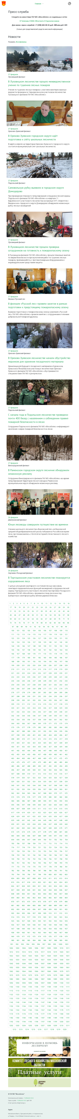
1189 (55, 1018)
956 (60, 929)
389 (28, 731)
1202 (11, 1026)
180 (28, 658)
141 (55, 642)
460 (55, 755)
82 (50, 623)
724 (55, 847)
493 (55, 766)
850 (23, 894)
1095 (30, 983)
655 (39, 824)
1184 (24, 1018)
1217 (46, 1029)
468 (39, 758)
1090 (61, 979)
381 (44, 727)
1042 (11, 964)
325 (39, 708)
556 (39, 789)
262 (55, 685)
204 (39, 665)
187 (66, 658)
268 (28, 689)
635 (50, 816)
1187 (42, 1018)
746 (55, 855)
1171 (68, 1010)
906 (28, 913)
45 (11, 615)
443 (23, 751)
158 (28, 650)
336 (39, 712)
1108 (49, 987)
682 (66, 832)
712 (50, 844)
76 (24, 623)
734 (50, 851)
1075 (30, 975)
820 (39, 882)
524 (44, 778)
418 (66, 739)
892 (12, 909)
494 (60, 766)
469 (44, 758)
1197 (42, 1022)
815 (12, 882)
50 (33, 615)
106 (44, 631)
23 (37, 607)
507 (12, 774)
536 (50, 782)
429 (66, 743)
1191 (68, 1018)
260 (44, 685)
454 (23, 755)
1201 (68, 1022)
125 (28, 638)
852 (34, 894)
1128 (49, 995)
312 (28, 704)
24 (42, 607)
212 (23, 669)
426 (50, 743)
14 (60, 603)
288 (18, 696)
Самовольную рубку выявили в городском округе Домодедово (36, 189)
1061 (68, 967)
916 (23, 917)
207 (55, 665)
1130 (61, 995)
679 (50, 832)
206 (50, 665)
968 (66, 933)
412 (34, 739)
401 (34, 735)
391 (39, 731)
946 (66, 925)
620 (28, 813)
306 (55, 700)
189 (18, 662)
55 (55, 615)
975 (44, 937)
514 (50, 774)
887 (44, 906)
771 (12, 867)
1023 (17, 956)
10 (42, 603)
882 (18, 906)
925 (12, 921)
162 (50, 650)
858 (66, 894)
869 (66, 898)
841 (34, 890)
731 (34, 851)
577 (34, 797)
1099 (55, 983)
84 (59, 623)
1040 (61, 960)
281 (39, 693)
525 (50, 778)
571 (60, 793)
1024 (24, 956)
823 (55, 882)
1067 (42, 971)
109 (60, 631)
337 (44, 712)
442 (18, 751)
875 (39, 902)
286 (66, 693)
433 (28, 747)
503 (50, 770)
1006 (36, 948)
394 (55, 731)
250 (50, 681)
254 (12, 685)
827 (18, 886)
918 (34, 917)
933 (55, 921)
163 (55, 650)
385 (66, 727)
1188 (49, 1018)
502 (44, 770)
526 (55, 778)
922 (55, 917)
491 (44, 766)
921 (50, 917)
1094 (24, 983)
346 (34, 716)
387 (18, 731)
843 (44, 890)
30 (68, 607)
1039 (55, 960)
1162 (11, 1010)
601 (44, 805)
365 (18, 724)
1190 (61, 1018)
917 (28, 917)
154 (66, 646)
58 (68, 615)
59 (11, 619)
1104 (24, 987)
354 (18, 720)
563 (18, 793)
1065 (30, 971)
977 (55, 937)
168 (23, 654)
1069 (55, 971)
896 (34, 909)
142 (60, 642)
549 (60, 785)
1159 (55, 1006)
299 (18, 700)
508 (18, 774)
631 (28, 816)
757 (55, 859)
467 (34, 758)
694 (12, 840)
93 (39, 627)
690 (50, 836)
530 (18, 782)
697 (28, 840)
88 (17, 627)
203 (34, 665)
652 (23, 824)
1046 (36, 964)
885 (34, 906)
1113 (17, 991)
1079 (55, 975)
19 (19, 607)
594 (66, 801)
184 (50, 658)
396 (66, 731)
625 (55, 813)
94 (44, 627)
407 (66, 735)
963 (39, 933)
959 (18, 933)
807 (28, 878)
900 (55, 909)
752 (28, 859)
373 (60, 724)
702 (55, 840)
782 (12, 871)
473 (66, 758)
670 (60, 828)
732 (39, 851)
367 (28, 724)
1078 (49, 975)
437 (50, 747)
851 (28, 894)
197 (60, 662)
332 (18, 712)
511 (34, 774)
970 (18, 937)
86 (68, 623)
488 (28, 766)
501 (39, 770)
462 (66, 755)
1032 (11, 960)
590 (44, 801)
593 (60, 801)
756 (50, 859)
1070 (61, 971)
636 (55, 816)
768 (55, 863)
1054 (24, 967)
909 (44, 913)
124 (23, 638)
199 (12, 665)
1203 (17, 1026)
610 (34, 809)
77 (28, 623)
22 (33, 607)
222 (18, 673)
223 (23, 673)
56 (59, 615)
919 (39, 917)
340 (60, 712)
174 (55, 654)
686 (28, 836)
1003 (17, 948)
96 (53, 627)
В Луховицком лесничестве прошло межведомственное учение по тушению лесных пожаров (39, 83)
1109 (55, 987)
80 (42, 623)
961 (28, 933)
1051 (68, 964)
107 (50, 631)
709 (34, 844)
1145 (30, 1002)
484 (66, 762)
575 (23, 797)
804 (12, 878)
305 (50, 700)
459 (50, 755)
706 (18, 844)
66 (42, 619)
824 (60, 882)
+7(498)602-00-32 (29, 1098)
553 (23, 789)
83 (55, 623)
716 (12, 847)
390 (34, 731)
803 (66, 875)
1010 (61, 948)
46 (15, 615)
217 (50, 669)
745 (50, 855)
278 (23, 693)
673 (18, 832)
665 (34, 828)
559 (55, 789)
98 (62, 627)
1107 (42, 987)
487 (23, 766)
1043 (17, 964)
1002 (11, 948)
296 (60, 696)
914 (12, 917)
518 (12, 778)
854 (44, 894)
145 (18, 646)
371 (50, 724)
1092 (11, 983)
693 (66, 836)
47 (19, 615)
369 (39, 724)
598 (28, 805)
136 (28, 642)
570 (55, 793)
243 (12, 681)
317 (55, 704)
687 (34, 836)
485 (12, 766)
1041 (68, 960)
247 (34, 681)
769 (60, 863)
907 (34, 913)
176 (66, 654)
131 (60, 638)
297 (66, 696)
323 (28, 708)
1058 (49, 967)
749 (12, 859)
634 (44, 816)
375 (12, 727)
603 (55, 805)
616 (66, 809)
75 (19, 623)
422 (28, 743)
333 (23, 712)
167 (18, 654)
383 (55, 727)
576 (28, 797)
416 (55, 739)
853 (39, 894)
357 (34, 720)
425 (44, 743)
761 (18, 863)
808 (34, 878)
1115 (30, 991)
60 (15, 619)
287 (12, 696)
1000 (60, 944)
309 (12, 704)
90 (26, 627)
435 (39, 747)
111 (12, 634)
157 (23, 650)
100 (12, 631)
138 (39, 642)
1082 (11, 979)
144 (12, 646)
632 (34, 816)
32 (15, 611)
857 (60, 894)
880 (66, 902)
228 (50, 673)
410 (23, 739)
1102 (11, 987)
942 (44, 925)
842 (39, 890)
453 (18, 755)
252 (60, 681)
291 (34, 696)
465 (23, 758)
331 (12, 712)
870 (12, 902)
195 (50, 662)
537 (55, 782)
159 (34, 650)
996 (38, 944)
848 (12, 894)
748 (66, 855)
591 (50, 801)
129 (50, 638)
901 (60, 909)
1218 (52, 1029)
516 (60, 774)
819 (34, 882)
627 (66, 813)
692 (60, 836)
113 (23, 634)
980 (12, 940)
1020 (61, 952)
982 (23, 940)
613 (50, 809)
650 (12, 824)
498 (23, 770)
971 (23, 937)
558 (50, 789)
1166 (36, 1010)
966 (55, 933)
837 (12, 890)
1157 (42, 1006)
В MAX (32, 21)
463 (12, 758)
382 (50, 727)
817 (23, 882)
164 (60, 650)
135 (23, 642)
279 (28, 693)
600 (39, 805)
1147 (42, 1002)
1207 (42, 1026)
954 (50, 929)
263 (60, 685)
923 (60, 917)
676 (34, 832)
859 (12, 898)
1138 (49, 998)
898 (44, 909)
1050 (61, 964)
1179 (55, 1014)
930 (39, 921)
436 (44, 747)
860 (18, 898)
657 (50, 824)
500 (34, 770)
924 (66, 917)
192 (34, 662)
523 (39, 778)
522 (34, 778)
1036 (36, 960)
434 (34, 747)
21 (28, 607)
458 (44, 755)
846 (60, 890)
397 (12, 735)
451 (66, 751)
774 (28, 867)
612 (44, 809)
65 (37, 619)
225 (34, 673)
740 (23, 855)
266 (18, 689)
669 (55, 828)
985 (39, 940)
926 (18, 921)
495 (66, 766)
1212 (14, 1029)
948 (18, 929)
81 (46, 623)
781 (66, 867)
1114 (24, 991)
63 (28, 619)
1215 (33, 1029)
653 (28, 824)
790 (55, 871)
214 (34, 669)
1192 (11, 1022)
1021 (68, 952)
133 (12, 642)
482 (55, 762)
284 (55, 693)
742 (34, 855)
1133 (17, 998)
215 (39, 669)
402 (39, 735)
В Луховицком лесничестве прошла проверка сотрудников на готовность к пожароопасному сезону (38, 248)
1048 (49, 964)
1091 (68, 979)
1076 (36, 975)
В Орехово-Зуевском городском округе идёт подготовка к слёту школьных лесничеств (33, 137)
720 (34, 847)
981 (18, 940)
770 (66, 863)
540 (12, 785)
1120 (61, 991)
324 (34, 708)
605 (66, 805)
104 (34, 631)
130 (55, 638)
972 (28, 937)
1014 (24, 952)
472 (60, 758)
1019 (55, 952)
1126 (36, 995)
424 (39, 743)
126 (34, 638)
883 (23, 906)
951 (34, 929)
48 (24, 615)
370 (44, 724)
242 (66, 677)
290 (28, 696)
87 (13, 627)
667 (44, 828)
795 (23, 875)
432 (23, 747)
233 (18, 677)
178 (18, 658)
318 (60, 704)
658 (55, 824)
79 (37, 623)
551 (12, 789)
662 (18, 828)
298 (12, 700)
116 (39, 634)
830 (34, 886)
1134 (24, 998)
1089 (55, 979)
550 (66, 785)
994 (27, 944)
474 (12, 762)
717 (18, 847)
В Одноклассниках (51, 21)
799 (44, 875)
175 (60, 654)
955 (55, 929)
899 (50, 909)
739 (18, 855)
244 (18, 681)
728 (18, 851)
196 (55, 662)
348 (44, 716)
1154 (24, 1006)
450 (60, 751)
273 (55, 689)
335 (34, 712)
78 (33, 623)
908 (39, 913)
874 (34, 902)
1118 (49, 991)
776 (39, 867)
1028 (49, 956)
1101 (68, 983)
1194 (24, 1022)
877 (50, 902)
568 (44, 793)
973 (34, 937)
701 (50, 840)
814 (66, 878)
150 (44, 646)
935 (66, 921)
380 (39, 727)
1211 (68, 1026)
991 (11, 944)
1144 (24, 1002)
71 (64, 619)
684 (18, 836)
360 (50, 720)
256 (23, 685)
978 (60, 937)
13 (55, 603)
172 (44, 654)
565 (28, 793)
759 (66, 859)
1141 (68, 998)
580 (50, 797)
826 (12, 886)
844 (50, 890)
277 (18, 693)
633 (39, 816)
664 (28, 828)
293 (44, 696)
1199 (55, 1022)
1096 (36, 983)
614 (55, 809)
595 (12, 805)
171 (39, 654)
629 (18, 816)
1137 (42, 998)
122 (12, 638)
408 (12, 739)
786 (34, 871)
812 (55, 878)
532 (28, 782)
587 (28, 801)
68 (50, 619)
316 (50, 704)
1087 (42, 979)
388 (23, 731)
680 (55, 832)
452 (12, 755)
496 (12, 770)
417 (60, 739)
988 (55, 940)
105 (39, 631)
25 (46, 607)
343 (18, 716)
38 (42, 611)
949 (23, 929)
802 (60, 875)
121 (66, 634)
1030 (61, 956)
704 (66, 840)
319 (66, 704)
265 (12, 689)
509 (23, 774)
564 (23, 793)
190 (23, 662)
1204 (24, 1026)
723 (50, 847)
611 (39, 809)
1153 (17, 1006)
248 (39, 681)
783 (18, 871)
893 (18, 909)
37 (37, 611)
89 (22, 627)
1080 (61, 975)
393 (50, 731)
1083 (17, 979)
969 (12, 937)
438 (55, 747)
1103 (17, 987)
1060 (61, 967)
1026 (36, 956)
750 (18, 859)
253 (66, 681)
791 (60, 871)
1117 (42, 991)
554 (28, 789)
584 (12, 801)
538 (60, 782)
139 (44, 642)
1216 (39, 1029)
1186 (36, 1018)
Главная (38, 4)
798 (39, 875)
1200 (61, 1022)
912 (60, 913)
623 (44, 813)
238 (44, 677)
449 (55, 751)
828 (23, 886)
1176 (36, 1014)
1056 (36, 967)
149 (39, 646)
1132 (11, 998)
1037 (42, 960)
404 (50, 735)
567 (39, 793)
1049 (55, 964)
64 (33, 619)
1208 (49, 1026)
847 (66, 890)
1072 (11, 975)
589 (39, 801)
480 (44, 762)
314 (39, 704)
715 (66, 844)
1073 (17, 975)
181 (34, 658)
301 (28, 700)
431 (18, 747)
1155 (30, 1006)
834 (55, 886)
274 (60, 689)
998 (49, 944)
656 (44, 824)
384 (60, 727)
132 (66, 638)
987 (50, 940)
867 (55, 898)
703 (60, 840)
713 (55, 844)
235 (28, 677)
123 (18, 638)
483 (60, 762)
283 (50, 693)
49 (28, 615)
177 (12, 658)
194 (44, 662)
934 (60, 921)
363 (66, 720)
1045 (30, 964)
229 (55, 673)
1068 (49, 971)
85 (64, 623)
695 (18, 840)
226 (39, 673)
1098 (49, 983)
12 (51, 603)
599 (34, 805)
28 (59, 607)
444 (28, 751)
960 (23, 933)
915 (18, 917)
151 (50, 646)
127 (39, 638)
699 (39, 840)
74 (15, 623)
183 (44, 658)
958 (12, 933)
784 (23, 871)
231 (66, 673)
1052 (11, 967)
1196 (36, 1022)
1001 (67, 944)
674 (23, 832)
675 (28, 832)
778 (50, 867)
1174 (24, 1014)
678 (44, 832)
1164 (24, 1010)
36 (33, 611)
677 (39, 832)
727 (12, 851)
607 (18, 809)
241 (60, 677)
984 (34, 940)
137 (34, 642)
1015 (30, 952)
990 (66, 940)
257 (28, 685)
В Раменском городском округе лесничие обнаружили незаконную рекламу (38, 472)
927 (23, 921)
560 (60, 789)
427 (55, 743)
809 (39, 878)
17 (11, 607)
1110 (61, 987)
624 (50, 813)
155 (12, 650)
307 (60, 700)
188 (12, 662)
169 (28, 654)
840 (28, 890)
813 (60, 878)
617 (12, 813)
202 (28, 665)
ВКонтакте (39, 21)
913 (66, 913)
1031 (68, 956)
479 (39, 762)
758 (60, 859)
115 (34, 634)
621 (34, 813)
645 (44, 820)
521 (28, 778)
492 (50, 766)
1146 (36, 1002)
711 (44, 844)
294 (50, 696)
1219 (58, 1029)
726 (66, 847)
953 (44, 929)
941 (39, 925)
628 (12, 816)
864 (39, 898)
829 (28, 886)
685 (23, 836)
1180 (61, 1014)
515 (55, 774)
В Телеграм (24, 21)
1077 (42, 975)
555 (34, 789)
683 (12, 836)
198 (66, 662)
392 (44, 731)
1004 (24, 948)
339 (55, 712)
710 (39, 844)
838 (18, 890)
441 (12, 751)
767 (50, 863)
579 (44, 797)
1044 (24, 964)
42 (59, 611)
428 (60, 743)
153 (60, 646)
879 (60, 902)
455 (28, 755)
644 (39, 820)
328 (55, 708)
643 (34, 820)
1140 (61, 998)
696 (23, 840)
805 (18, 878)
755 (44, 859)
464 (18, 758)
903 (12, 913)
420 (18, 743)
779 (55, 867)
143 (66, 642)
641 (23, 820)
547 (50, 785)
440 (66, 747)
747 (60, 855)
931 (44, 921)
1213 (21, 1029)
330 (66, 708)
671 (66, 828)
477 (28, 762)
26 (50, 607)
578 (39, 797)
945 (60, 925)
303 (39, 700)
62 (24, 619)
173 (50, 654)
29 (64, 607)
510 (28, 774)
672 (12, 832)
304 (44, 700)
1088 (49, 979)
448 (50, 751)
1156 (36, 1006)
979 (66, 937)
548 (55, 785)
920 (44, 917)
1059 (55, 967)
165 (66, 650)
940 (34, 925)
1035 (30, 960)
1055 (30, 967)
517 (66, 774)
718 (23, 847)
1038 (49, 960)
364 (12, 724)
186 (60, 658)
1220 (64, 1029)
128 (44, 638)
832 (44, 886)
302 (34, 700)
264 (66, 685)
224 (28, 673)
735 (55, 851)
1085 (30, 979)
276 (12, 693)
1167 (42, 1010)
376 (18, 727)
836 (66, 886)
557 (44, 789)
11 (46, 603)
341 (66, 712)
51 (37, 615)
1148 (49, 1002)
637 (60, 816)
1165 (30, 1010)
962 (34, 933)
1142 (11, 1002)
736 (60, 851)
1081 (68, 975)
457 (39, 755)
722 (44, 847)
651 (18, 824)
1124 (24, 995)
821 (44, 882)
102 (23, 631)
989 (60, 940)
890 (60, 906)
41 (55, 611)
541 (18, 785)
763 (28, 863)
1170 (61, 1010)
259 (39, 685)
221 (12, 673)
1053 (17, 967)
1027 (42, 956)
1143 (17, 1002)
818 (28, 882)
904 (18, 913)
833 (50, 886)
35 (28, 611)
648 (60, 820)
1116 (36, 991)
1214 (27, 1029)
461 (60, 755)
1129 (55, 995)
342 (12, 716)
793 (12, 875)
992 (17, 944)
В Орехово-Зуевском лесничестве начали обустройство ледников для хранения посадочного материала (39, 359)
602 (50, 805)
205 (44, 665)
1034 (24, 960)
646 (50, 820)
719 (28, 847)
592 (55, 801)
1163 (17, 1010)
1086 (36, 979)
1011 (68, 948)
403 (44, 735)
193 (39, 662)
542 (23, 785)
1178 (49, 1014)
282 (44, 693)
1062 (11, 971)
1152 (11, 1006)
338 (50, 712)
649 (66, 820)
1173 (17, 1014)
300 (23, 700)
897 (39, 909)
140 (50, 642)
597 (23, 805)
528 (66, 778)
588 (34, 801)
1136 (36, 998)
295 (55, 696)
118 (50, 634)
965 (50, 933)
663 (23, 828)
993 (22, 944)
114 (28, 634)
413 (39, 739)
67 (46, 619)
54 (50, 615)
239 (50, 677)
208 (60, 665)
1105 (30, 987)
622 (39, 813)
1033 (17, 960)
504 (55, 770)
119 (55, 634)
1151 (68, 1002)
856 (55, 894)
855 (50, 894)
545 (39, 785)
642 (28, 820)
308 (66, 700)
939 (28, 925)
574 (18, 797)
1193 (17, 1022)
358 (39, 720)
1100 (61, 983)
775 (34, 867)
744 (44, 855)
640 (18, 820)
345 (28, 716)
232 (12, 677)
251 (55, 681)
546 (44, 785)
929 (34, 921)
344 (23, 716)
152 (55, 646)
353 (12, 720)
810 (44, 878)
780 (60, 867)
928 (28, 921)
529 (12, 782)
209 (66, 665)
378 (28, 727)
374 (66, 724)
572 (66, 793)
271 (44, 689)
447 (44, 751)
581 (55, 797)
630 (23, 816)
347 (39, 716)
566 (34, 793)
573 (12, 797)
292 (39, 696)
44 (68, 611)
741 (28, 855)
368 (34, 724)
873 (28, 902)
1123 (17, 995)
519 (18, 778)
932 (50, 921)
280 (34, 693)
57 (64, 615)
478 (34, 762)
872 (23, 902)
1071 (68, 971)
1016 (36, 952)
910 (50, 913)
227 (44, 673)
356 (28, 720)
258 (34, 685)
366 (23, 724)
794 (18, 875)
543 (28, 785)
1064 (24, 971)
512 (39, 774)
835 (60, 886)
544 (34, 785)
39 (46, 611)
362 (60, 720)
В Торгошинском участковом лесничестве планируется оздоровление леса (39, 579)
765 (39, 863)
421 (23, 743)
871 (18, 902)
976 (50, 937)
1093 (17, 983)
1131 (68, 995)
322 (23, 708)
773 (23, 867)
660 (66, 824)
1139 (55, 998)
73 (11, 623)
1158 (49, 1006)
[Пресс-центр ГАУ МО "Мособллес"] (39, 1046)
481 (50, 762)
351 (60, 716)
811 (50, 878)
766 (44, 863)
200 (18, 665)
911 (55, 913)
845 (55, 890)
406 (60, 735)
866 (50, 898)
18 (15, 607)
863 (34, 898)
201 (23, 665)
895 (28, 909)
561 (66, 789)
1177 (42, 1014)
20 (24, 607)
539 (66, 782)
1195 (30, 1022)
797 (34, 875)
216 (44, 669)
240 (55, 677)
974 (39, 937)
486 (18, 766)
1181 (68, 1014)
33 (19, 611)
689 (44, 836)
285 (60, 693)
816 (18, 882)
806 (23, 878)
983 (28, 940)
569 (50, 793)
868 (60, 898)
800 (50, 875)
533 (34, 782)
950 (28, 929)
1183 (17, 1018)
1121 (68, 991)
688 (39, 836)
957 (66, 929)
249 (44, 681)
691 (55, 836)
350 (55, 716)
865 (44, 898)
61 (19, 619)
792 (66, 871)
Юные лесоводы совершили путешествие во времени (38, 524)
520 (23, 778)
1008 (49, 948)
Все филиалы (21, 42)
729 (23, 851)
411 (28, 739)
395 (60, 731)
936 (12, 925)
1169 (55, 1010)
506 (66, 770)
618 (18, 813)
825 (66, 882)
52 (42, 615)
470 (50, 758)
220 (66, 669)
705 (12, 844)
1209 (55, 1026)
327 (50, 708)
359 (44, 720)
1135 (30, 998)
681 (60, 832)
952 (39, 929)
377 (23, 727)
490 (39, 766)
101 (18, 631)
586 (23, 801)
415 (50, 739)
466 (28, 758)
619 (23, 813)
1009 (55, 948)
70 (59, 619)
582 (60, 797)
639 (12, 820)
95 (48, 627)
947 (12, 929)
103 (28, 631)
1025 (30, 956)
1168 (49, 1010)
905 (23, 913)
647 (55, 820)
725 (60, 847)
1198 (49, 1022)
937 (18, 925)
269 (34, 689)
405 (55, 735)
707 (23, 844)
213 (28, 669)
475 (18, 762)
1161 (68, 1006)
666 (39, 828)
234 (23, 677)
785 (28, 871)
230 (60, 673)
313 (34, 704)
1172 (11, 1014)
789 (50, 871)
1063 (17, 971)
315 (44, 704)
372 (55, 724)
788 (44, 871)
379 (34, 727)
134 (18, 642)
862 (28, 898)
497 (18, 770)
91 (31, 627)
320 (12, 708)
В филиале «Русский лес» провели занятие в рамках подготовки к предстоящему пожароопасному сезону (38, 305)
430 (12, 747)
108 (55, 631)
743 (39, 855)
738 (12, 855)
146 (23, 646)
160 (39, 650)
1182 (11, 1018)
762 (23, 863)
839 (23, 890)
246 (28, 681)
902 (66, 909)
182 (39, 658)
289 (23, 696)
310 (18, 704)
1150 (61, 1002)
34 (24, 611)
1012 (11, 952)
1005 (30, 948)
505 (60, 770)
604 (60, 805)
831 (39, 886)
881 (12, 906)
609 (28, 809)
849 (18, 894)
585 (18, 801)
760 (12, 863)
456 (34, 755)
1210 (61, 1026)
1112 (11, 991)
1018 (49, 952)
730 (28, 851)
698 (34, 840)
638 (66, 816)
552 (18, 789)
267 (23, 689)
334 (28, 712)
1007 (42, 948)
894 (23, 909)
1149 (55, 1002)
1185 (30, 1018)
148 (34, 646)
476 (23, 762)
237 (39, 677)
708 (28, 844)
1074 (24, 975)
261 (50, 685)
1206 (36, 1026)
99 (66, 627)
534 (39, 782)
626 (60, 813)
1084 (24, 979)
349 (50, 716)
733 (44, 851)
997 (43, 944)
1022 (11, 956)
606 (12, 809)
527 (60, 778)
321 (18, 708)
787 (39, 871)
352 (66, 716)
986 (44, 940)
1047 (42, 964)
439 (60, 747)
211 (18, 669)
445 (34, 751)
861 (23, 898)
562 (12, 793)
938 (23, 925)
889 (55, 906)
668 (50, 828)
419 (12, 743)
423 (34, 743)
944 (55, 925)
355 (23, 720)
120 (60, 634)
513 (44, 774)
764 (34, 863)
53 (46, 615)
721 (39, 847)
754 (39, 859)
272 (50, 689)
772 (18, 867)
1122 (11, 995)
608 (23, 809)
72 (68, 619)
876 (44, 902)
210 (12, 669)
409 (18, 739)
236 (34, 677)
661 (12, 828)
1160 (61, 1006)
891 (66, 906)
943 (50, 925)
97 (57, 627)
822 (50, 882)
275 (66, 689)
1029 (55, 956)
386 (12, 731)
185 (55, 658)
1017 (42, 952)
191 (28, 662)
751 (23, 859)
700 (44, 840)
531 (23, 782)
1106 (36, 987)
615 (60, 809)
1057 (42, 967)
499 (28, 770)
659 (60, 824)
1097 (42, 983)
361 (55, 720)
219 (60, 669)
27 (55, 607)
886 (39, 906)
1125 (30, 995)
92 (35, 627)
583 (66, 797)
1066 (36, 971)
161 (44, 650)
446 (39, 751)
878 (55, 902)
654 (34, 824)
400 (28, 735)
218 (55, 669)
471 (55, 758)
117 (44, 634)
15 (64, 603)
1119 (55, 991)
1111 (68, 987)
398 (18, 735)
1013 (17, 952)
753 (34, 859)
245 (23, 681)
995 (33, 944)
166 (12, 654)
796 (28, 875)
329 (60, 708)
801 (55, 875)
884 (28, 906)
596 (18, 805)
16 (68, 603)
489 (34, 766)
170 (34, 654)
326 (44, 708)
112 (18, 634)
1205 (30, 1026)
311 (23, 704)
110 (66, 631)
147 (28, 646)
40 (50, 611)
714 (60, 844)
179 (23, 658)
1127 (42, 995)
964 (44, 933)
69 (55, 619)
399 (23, 735)
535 (44, 782)
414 (44, 739)
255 (18, 685)
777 (44, 867)
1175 (30, 1014)
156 (18, 650)
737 (66, 851)
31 (11, 611)
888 (50, 906)
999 (54, 944)
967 (60, 933)
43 (64, 611)
